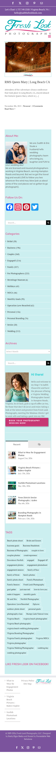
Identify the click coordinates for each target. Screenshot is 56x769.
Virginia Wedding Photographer (20, 648)
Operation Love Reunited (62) (20, 305)
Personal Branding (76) (17, 318)
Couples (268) (13, 254)
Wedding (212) (13, 331)
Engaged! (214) (14, 260)
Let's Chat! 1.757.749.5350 (17, 9)
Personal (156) (13, 311)
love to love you (40, 589)
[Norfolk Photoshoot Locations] (12, 483)
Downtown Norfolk (15, 560)
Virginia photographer (16, 643)
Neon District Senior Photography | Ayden (27, 499)
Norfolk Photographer (30, 599)
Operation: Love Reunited (18, 604)
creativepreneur (30, 555)
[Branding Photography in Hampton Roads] (12, 512)
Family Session (13, 584)
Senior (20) (12, 324)
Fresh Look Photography (33, 584)
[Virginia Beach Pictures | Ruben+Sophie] (12, 467)
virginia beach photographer (35, 619)
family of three (13, 575)
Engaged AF (43, 560)
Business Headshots (31, 545)
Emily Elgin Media (15, 736)
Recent (16, 444)
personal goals (34, 609)
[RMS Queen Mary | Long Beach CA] (28, 59)
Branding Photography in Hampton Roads (29, 514)
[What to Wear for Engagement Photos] (12, 452)
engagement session (15, 570)
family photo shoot (15, 580)
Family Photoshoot (35, 580)
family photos (29, 575)
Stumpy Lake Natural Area (37, 614)
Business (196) (13, 247)
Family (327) (13, 267)
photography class (14, 614)
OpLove (36, 604)
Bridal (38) (12, 241)
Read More (9, 109)
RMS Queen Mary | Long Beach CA (27, 82)
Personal (26, 106)
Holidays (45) (13, 286)
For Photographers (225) (18, 273)
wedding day (43, 648)
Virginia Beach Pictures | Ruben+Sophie (29, 469)
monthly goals (30, 594)
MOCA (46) (12, 292)
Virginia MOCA (42, 638)
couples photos (13, 555)
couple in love (38, 550)
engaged (30, 560)
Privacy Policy (28, 680)
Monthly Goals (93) (16, 299)
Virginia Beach (13, 619)
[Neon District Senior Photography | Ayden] (12, 497)
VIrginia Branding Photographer (20, 633)
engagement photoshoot (37, 565)
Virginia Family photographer (19, 638)
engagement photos (15, 565)
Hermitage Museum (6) (17, 279)
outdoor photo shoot (16, 609)
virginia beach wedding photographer (23, 628)
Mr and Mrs (12, 599)
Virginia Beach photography (19, 623)
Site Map (27, 683)
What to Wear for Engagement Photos (32, 454)
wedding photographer (16, 653)
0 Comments (38, 106)
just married (25, 589)
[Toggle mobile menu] (49, 36)
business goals (13, 545)
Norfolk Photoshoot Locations (31, 483)
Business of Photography (17, 550)
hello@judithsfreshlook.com (28, 12)
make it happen (13, 594)
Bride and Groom (34, 540)
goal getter (11, 589)
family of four (33, 570)
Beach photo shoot (15, 540)
